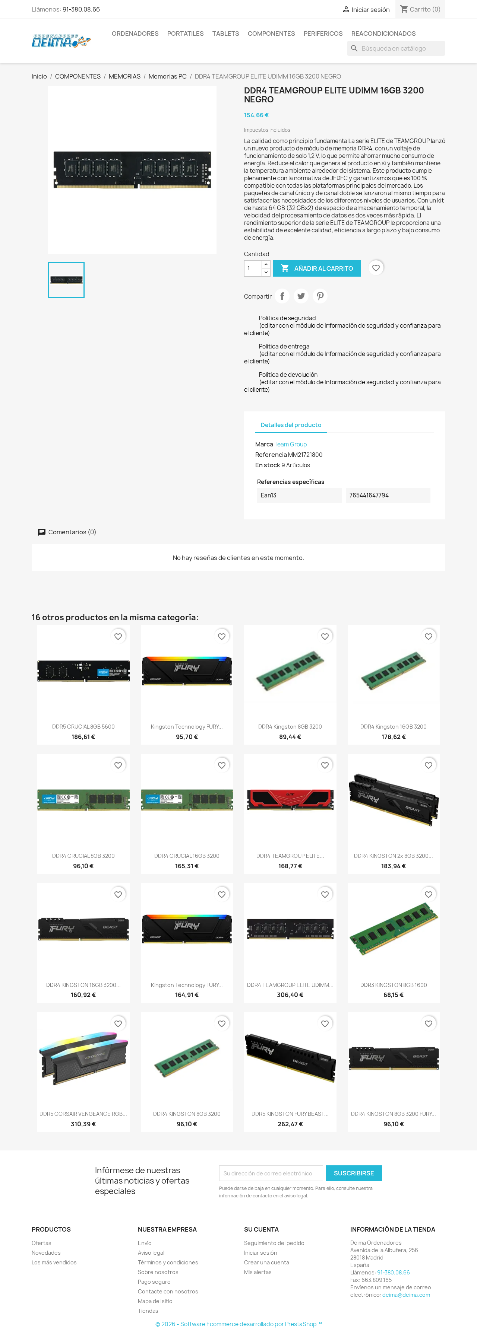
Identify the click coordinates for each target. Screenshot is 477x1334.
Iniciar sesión (260, 1252)
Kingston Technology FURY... (187, 726)
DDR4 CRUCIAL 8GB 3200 (83, 855)
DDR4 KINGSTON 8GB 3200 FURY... (393, 1113)
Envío (145, 1243)
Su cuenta (261, 1229)
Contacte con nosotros (168, 1291)
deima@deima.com (406, 1294)
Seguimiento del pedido (274, 1243)
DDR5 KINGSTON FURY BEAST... (290, 1113)
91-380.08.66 (81, 9)
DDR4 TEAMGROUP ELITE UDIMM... (290, 984)
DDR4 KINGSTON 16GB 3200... (83, 984)
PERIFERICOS (323, 33)
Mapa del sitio (155, 1301)
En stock (267, 465)
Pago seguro (154, 1281)
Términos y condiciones (168, 1262)
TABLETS (225, 33)
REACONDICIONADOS (383, 33)
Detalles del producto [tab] (291, 425)
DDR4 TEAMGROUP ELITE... (290, 855)
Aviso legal (151, 1252)
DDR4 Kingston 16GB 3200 (393, 726)
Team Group (290, 444)
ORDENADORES (135, 33)
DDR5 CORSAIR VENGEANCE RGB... (83, 1113)
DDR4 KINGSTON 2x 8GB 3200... (393, 855)
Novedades (46, 1252)
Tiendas (148, 1310)
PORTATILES (185, 33)
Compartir (282, 296)
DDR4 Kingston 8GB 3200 (290, 726)
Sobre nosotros (158, 1272)
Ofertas (41, 1243)
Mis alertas (258, 1272)
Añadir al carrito (317, 268)
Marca (264, 444)
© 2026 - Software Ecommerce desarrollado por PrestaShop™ (238, 1324)
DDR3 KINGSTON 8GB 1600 (393, 984)
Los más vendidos (54, 1262)
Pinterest (320, 296)
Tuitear (301, 296)
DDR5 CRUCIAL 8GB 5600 (83, 726)
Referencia (271, 454)
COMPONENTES (271, 33)
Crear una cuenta (266, 1262)
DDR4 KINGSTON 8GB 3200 (187, 1113)
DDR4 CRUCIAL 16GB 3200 (186, 855)
